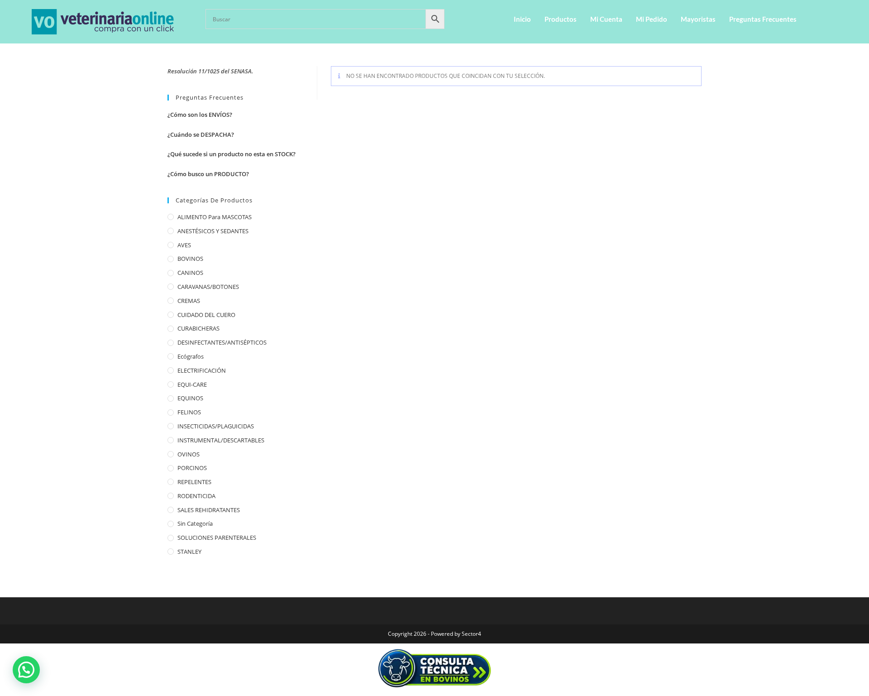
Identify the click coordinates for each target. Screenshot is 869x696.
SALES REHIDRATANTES (208, 510)
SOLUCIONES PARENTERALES (216, 537)
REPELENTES (194, 482)
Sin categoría (195, 523)
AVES (184, 245)
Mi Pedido (651, 19)
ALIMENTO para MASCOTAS (214, 217)
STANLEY (189, 551)
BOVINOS (190, 258)
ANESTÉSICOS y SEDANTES (212, 231)
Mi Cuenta (606, 19)
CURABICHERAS (198, 328)
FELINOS (189, 412)
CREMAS (188, 301)
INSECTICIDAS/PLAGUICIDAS (215, 426)
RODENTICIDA (196, 496)
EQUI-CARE (192, 384)
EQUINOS (190, 398)
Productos (560, 19)
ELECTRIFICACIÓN (201, 370)
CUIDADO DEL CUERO (206, 315)
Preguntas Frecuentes (763, 19)
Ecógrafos (190, 356)
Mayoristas (698, 19)
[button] (26, 669)
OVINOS (188, 454)
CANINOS (190, 273)
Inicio (522, 19)
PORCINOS (192, 468)
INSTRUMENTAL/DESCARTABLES (220, 440)
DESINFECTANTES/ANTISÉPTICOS (222, 342)
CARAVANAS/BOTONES (208, 287)
